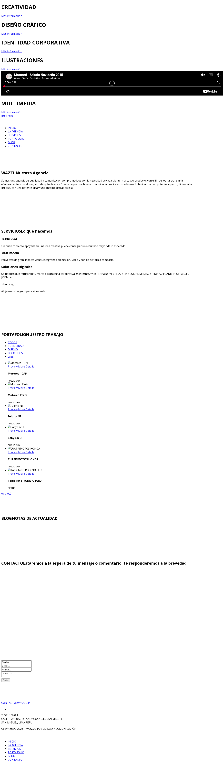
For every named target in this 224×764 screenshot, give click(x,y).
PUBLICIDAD (16, 346)
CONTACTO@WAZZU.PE (16, 703)
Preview (13, 366)
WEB (11, 356)
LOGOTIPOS (15, 353)
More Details (26, 366)
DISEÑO (13, 349)
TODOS (12, 342)
